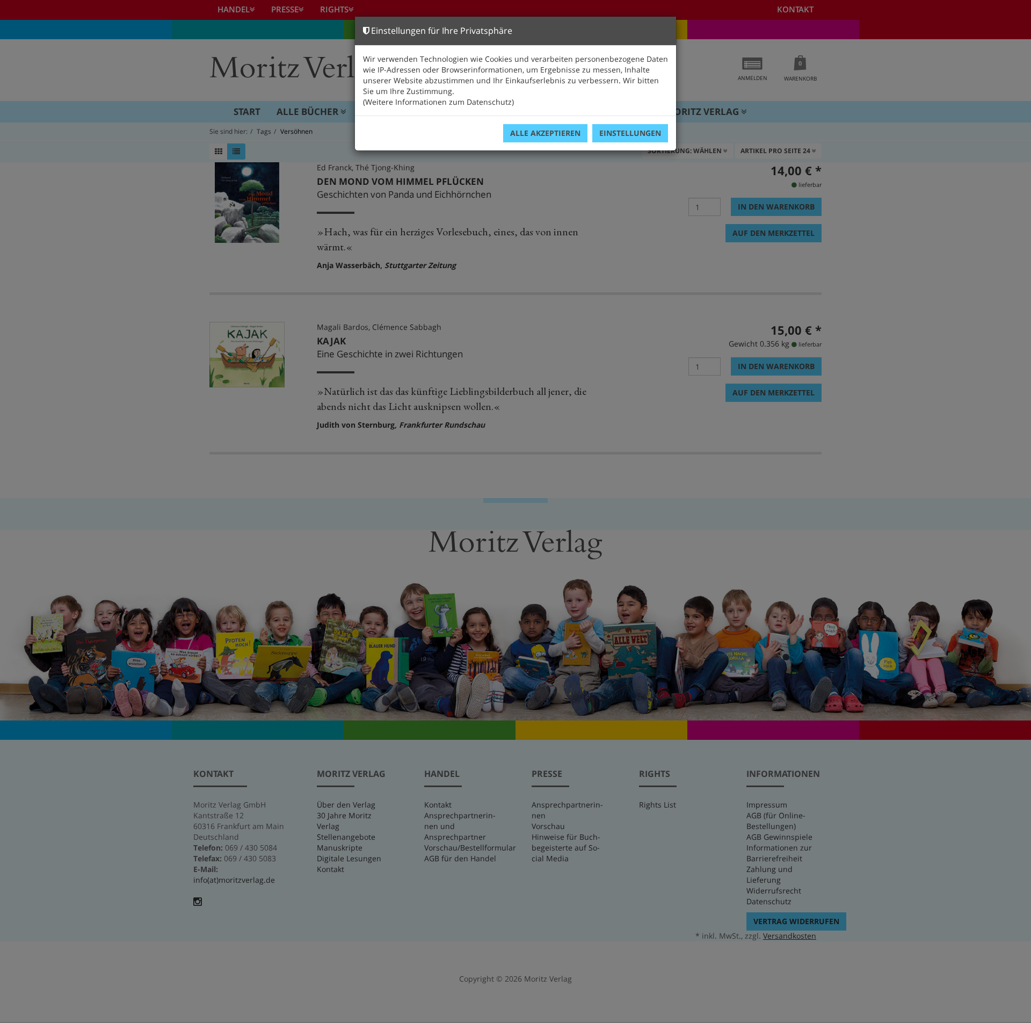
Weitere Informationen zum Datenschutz (438, 102)
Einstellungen (630, 133)
